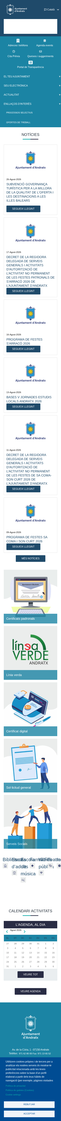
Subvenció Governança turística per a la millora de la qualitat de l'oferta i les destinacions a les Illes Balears (29, 192)
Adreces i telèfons (18, 45)
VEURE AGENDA (30, 991)
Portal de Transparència (30, 67)
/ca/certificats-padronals (30, 596)
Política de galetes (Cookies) (20, 1090)
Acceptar (29, 1114)
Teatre (54, 859)
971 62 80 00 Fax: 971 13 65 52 (35, 1053)
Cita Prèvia (14, 56)
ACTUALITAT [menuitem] (9, 96)
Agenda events (44, 45)
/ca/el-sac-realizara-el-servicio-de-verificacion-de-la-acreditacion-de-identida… (30, 709)
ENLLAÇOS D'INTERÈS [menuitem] (15, 105)
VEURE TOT (30, 974)
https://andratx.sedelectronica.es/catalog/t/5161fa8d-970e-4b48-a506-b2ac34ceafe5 (30, 765)
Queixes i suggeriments (40, 56)
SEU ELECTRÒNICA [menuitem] (14, 86)
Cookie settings (13, 1094)
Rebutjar (29, 1104)
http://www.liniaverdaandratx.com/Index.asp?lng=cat (30, 653)
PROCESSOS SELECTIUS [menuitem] (19, 112)
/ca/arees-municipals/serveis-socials (30, 822)
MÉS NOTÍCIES (31, 558)
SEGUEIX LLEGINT (23, 208)
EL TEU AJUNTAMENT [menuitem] (15, 77)
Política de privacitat (15, 1086)
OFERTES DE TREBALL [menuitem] (18, 122)
